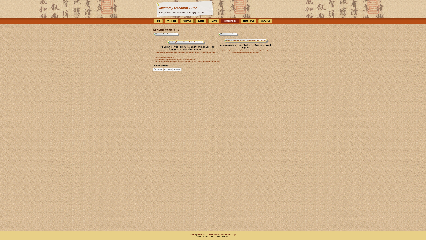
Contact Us (265, 21)
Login (235, 235)
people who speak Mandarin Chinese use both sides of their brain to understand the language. (187, 61)
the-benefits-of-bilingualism (164, 57)
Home (158, 21)
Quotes (201, 21)
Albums (214, 21)
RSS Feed (209, 235)
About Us (192, 235)
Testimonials (248, 21)
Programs (187, 21)
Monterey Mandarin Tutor (178, 8)
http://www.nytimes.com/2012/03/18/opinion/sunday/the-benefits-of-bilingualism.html (185, 52)
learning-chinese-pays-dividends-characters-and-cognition (175, 59)
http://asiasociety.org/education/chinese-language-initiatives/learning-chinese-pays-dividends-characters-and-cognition (245, 51)
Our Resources (230, 21)
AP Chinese (171, 21)
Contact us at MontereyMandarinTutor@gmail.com (181, 13)
